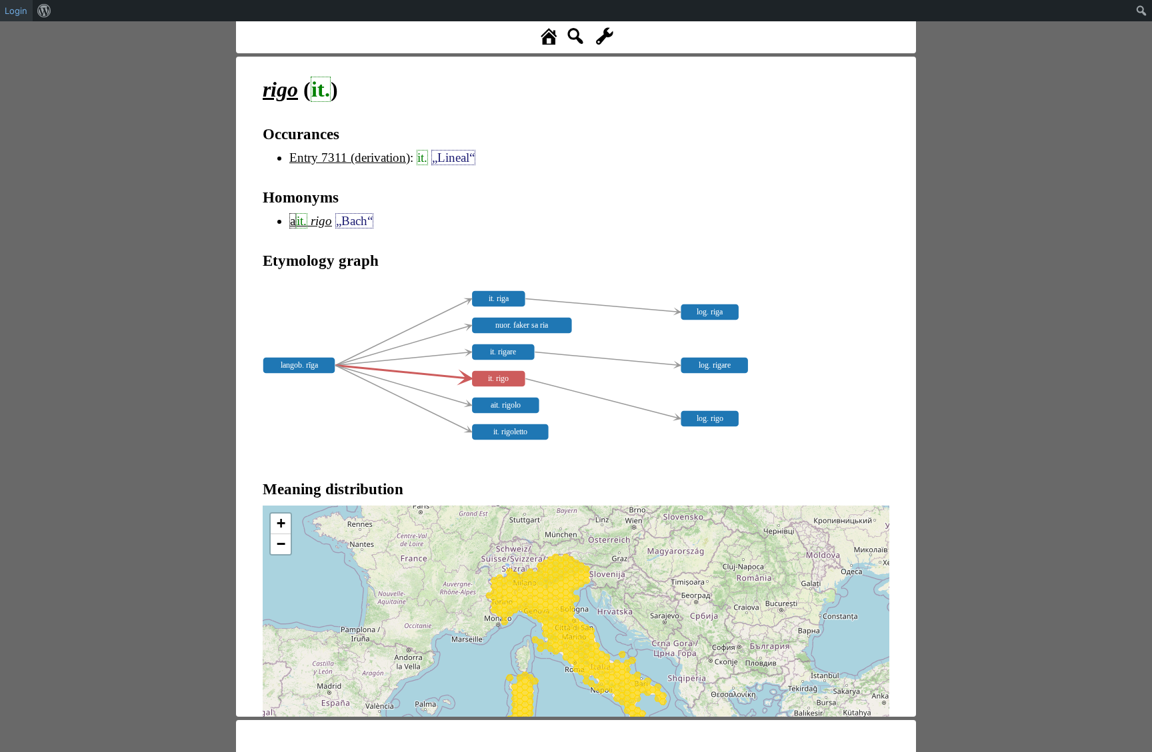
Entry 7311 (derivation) (349, 158)
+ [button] (281, 523)
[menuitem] (44, 10)
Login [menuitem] (16, 10)
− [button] (281, 544)
